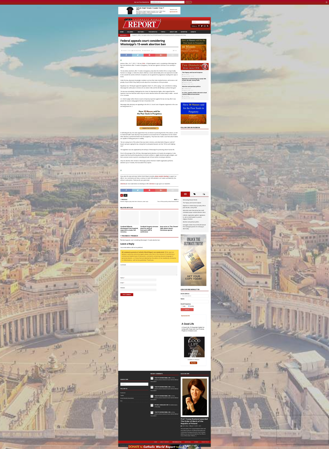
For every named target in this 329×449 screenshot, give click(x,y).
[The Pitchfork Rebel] (152, 379)
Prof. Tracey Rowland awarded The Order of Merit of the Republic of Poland (194, 421)
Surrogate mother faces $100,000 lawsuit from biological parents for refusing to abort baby (194, 226)
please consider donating (161, 176)
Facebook (122, 393)
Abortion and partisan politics (191, 86)
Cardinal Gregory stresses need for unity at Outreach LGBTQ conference (149, 229)
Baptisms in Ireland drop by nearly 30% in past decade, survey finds (194, 79)
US (125, 195)
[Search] (209, 22)
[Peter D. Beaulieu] (152, 406)
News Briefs (123, 35)
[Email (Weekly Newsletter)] (205, 26)
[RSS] (207, 26)
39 (193, 98)
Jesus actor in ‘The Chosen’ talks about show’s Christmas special (169, 228)
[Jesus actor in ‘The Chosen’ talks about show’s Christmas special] (169, 218)
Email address (185, 293)
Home (122, 32)
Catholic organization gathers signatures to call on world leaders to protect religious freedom (194, 217)
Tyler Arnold (186, 96)
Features (141, 32)
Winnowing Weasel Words (190, 200)
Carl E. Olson (186, 74)
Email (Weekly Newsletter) (127, 398)
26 (193, 76)
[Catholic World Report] (164, 29)
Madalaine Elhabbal (187, 82)
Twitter (122, 395)
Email (122, 283)
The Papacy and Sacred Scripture (192, 72)
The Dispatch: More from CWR (195, 66)
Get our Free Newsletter (141, 2)
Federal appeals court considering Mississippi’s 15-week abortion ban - (140, 240)
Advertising (188, 442)
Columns (130, 32)
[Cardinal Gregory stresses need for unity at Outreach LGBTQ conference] (149, 218)
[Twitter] (202, 26)
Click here (123, 184)
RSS (121, 401)
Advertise (184, 32)
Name (122, 278)
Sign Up (188, 2)
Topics (163, 32)
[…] (195, 435)
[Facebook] (199, 26)
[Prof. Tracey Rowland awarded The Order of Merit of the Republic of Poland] (195, 397)
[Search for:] (200, 22)
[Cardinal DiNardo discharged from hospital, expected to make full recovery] (129, 218)
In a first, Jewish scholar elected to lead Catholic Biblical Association (194, 93)
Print (175, 50)
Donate (193, 32)
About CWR (173, 32)
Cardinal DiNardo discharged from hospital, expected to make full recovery (129, 229)
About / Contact (164, 442)
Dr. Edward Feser (187, 88)
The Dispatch (152, 32)
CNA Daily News (137, 50)
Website (122, 288)
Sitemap (196, 442)
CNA (143, 63)
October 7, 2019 (127, 50)
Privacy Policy (205, 442)
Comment (123, 265)
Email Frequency (186, 304)
